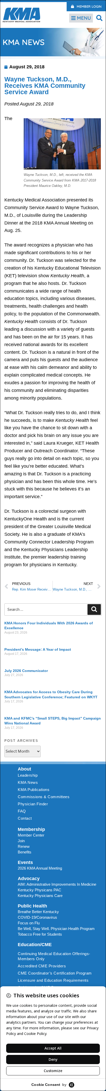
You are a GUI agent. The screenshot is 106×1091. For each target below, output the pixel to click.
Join (21, 841)
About (24, 769)
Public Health (32, 905)
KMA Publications (33, 789)
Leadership (28, 775)
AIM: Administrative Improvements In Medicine (57, 884)
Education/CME (35, 944)
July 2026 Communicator (26, 671)
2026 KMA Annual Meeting (40, 868)
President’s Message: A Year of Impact (37, 649)
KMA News (28, 782)
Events (25, 862)
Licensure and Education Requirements (53, 980)
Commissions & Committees (43, 797)
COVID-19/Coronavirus (37, 917)
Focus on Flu (29, 923)
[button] (99, 18)
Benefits (24, 852)
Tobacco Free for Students (40, 934)
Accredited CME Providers (42, 966)
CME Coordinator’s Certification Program (55, 973)
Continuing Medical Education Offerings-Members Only (54, 956)
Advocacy (29, 878)
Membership (31, 829)
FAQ (22, 811)
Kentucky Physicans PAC (39, 890)
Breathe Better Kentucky (38, 912)
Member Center (31, 835)
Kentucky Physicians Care (40, 895)
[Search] (94, 609)
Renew (24, 846)
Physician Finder (33, 804)
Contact (25, 818)
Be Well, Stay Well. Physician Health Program (56, 928)
